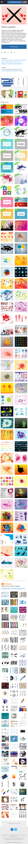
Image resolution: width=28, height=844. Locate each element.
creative (11, 60)
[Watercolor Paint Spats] (21, 167)
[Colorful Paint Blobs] (7, 446)
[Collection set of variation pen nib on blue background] (5, 602)
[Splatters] (21, 330)
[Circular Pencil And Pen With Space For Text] (22, 670)
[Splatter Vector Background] (21, 283)
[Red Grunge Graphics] (7, 318)
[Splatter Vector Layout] (7, 574)
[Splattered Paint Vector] (21, 237)
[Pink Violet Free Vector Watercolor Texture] (21, 504)
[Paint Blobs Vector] (7, 272)
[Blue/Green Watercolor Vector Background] (7, 167)
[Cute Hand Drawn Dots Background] (7, 156)
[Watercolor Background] (21, 179)
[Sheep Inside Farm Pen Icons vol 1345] (7, 84)
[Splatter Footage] (21, 493)
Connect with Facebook (15, 2)
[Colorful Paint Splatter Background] (21, 121)
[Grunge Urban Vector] (7, 249)
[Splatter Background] (7, 539)
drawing (24, 60)
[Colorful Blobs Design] (7, 283)
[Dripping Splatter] (7, 342)
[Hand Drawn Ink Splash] (21, 132)
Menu (25, 2)
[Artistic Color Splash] (7, 365)
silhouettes (4, 63)
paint (14, 61)
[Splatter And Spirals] (21, 458)
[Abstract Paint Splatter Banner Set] (21, 202)
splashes (10, 63)
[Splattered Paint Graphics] (21, 307)
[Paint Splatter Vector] (21, 365)
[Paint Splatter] (21, 376)
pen (17, 61)
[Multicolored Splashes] (7, 260)
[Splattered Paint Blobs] (21, 423)
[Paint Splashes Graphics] (21, 272)
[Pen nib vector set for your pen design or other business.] (5, 610)
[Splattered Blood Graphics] (21, 318)
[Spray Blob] (21, 481)
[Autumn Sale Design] (7, 121)
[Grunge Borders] (21, 225)
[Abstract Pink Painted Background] (7, 202)
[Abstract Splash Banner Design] (21, 190)
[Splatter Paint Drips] (7, 388)
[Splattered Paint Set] (21, 551)
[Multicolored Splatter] (21, 563)
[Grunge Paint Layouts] (21, 353)
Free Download (14, 46)
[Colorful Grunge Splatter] (21, 388)
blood (7, 60)
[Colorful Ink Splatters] (7, 179)
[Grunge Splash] (7, 353)
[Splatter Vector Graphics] (7, 470)
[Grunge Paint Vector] (7, 516)
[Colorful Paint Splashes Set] (21, 342)
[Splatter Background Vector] (7, 458)
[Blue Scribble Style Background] (21, 214)
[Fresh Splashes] (7, 411)
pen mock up (18, 588)
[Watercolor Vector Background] (21, 156)
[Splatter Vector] (21, 435)
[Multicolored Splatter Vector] (7, 295)
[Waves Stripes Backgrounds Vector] (7, 190)
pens (20, 61)
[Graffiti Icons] (7, 493)
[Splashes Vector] (21, 260)
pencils (25, 588)
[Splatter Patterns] (7, 435)
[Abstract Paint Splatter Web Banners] (7, 109)
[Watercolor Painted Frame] (7, 132)
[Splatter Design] (21, 400)
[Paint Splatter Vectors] (7, 400)
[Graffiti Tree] (7, 225)
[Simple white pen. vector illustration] (21, 86)
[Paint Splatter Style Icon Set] (7, 481)
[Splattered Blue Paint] (21, 411)
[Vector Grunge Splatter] (7, 376)
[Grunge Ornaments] (21, 516)
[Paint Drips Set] (7, 237)
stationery (15, 63)
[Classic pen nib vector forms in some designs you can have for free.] (14, 595)
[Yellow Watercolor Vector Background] (7, 214)
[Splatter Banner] (7, 563)
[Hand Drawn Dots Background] (21, 144)
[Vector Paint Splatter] (21, 539)
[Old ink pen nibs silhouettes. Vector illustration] (5, 617)
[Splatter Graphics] (7, 528)
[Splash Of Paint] (21, 470)
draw (20, 60)
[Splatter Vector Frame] (7, 423)
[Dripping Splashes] (21, 249)
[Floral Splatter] (7, 330)
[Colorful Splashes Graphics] (7, 551)
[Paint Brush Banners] (21, 109)
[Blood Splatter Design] (7, 307)
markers (11, 61)
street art (20, 63)
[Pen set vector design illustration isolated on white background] (14, 648)
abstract (3, 60)
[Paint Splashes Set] (21, 446)
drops (2, 61)
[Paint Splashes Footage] (21, 295)
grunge (6, 61)
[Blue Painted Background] (7, 144)
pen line (7, 588)
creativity (16, 60)
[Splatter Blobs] (21, 528)
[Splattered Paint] (7, 504)
